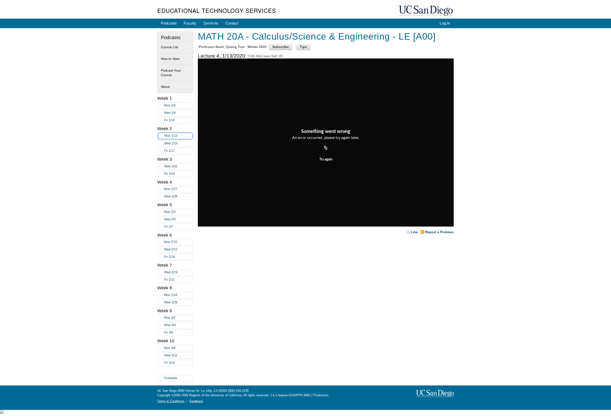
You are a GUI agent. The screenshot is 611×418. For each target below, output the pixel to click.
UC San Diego (426, 11)
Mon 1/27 (170, 189)
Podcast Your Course (171, 73)
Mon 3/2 (169, 317)
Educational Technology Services (216, 10)
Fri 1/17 (169, 151)
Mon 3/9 (169, 348)
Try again (325, 159)
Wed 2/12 (170, 249)
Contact (231, 23)
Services (210, 23)
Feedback (196, 401)
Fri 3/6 (168, 332)
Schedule (170, 378)
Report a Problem (439, 232)
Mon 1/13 (170, 136)
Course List (169, 47)
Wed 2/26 (170, 302)
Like (414, 232)
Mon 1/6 (169, 105)
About (165, 87)
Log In (445, 23)
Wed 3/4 (170, 325)
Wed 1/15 (170, 143)
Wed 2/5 (170, 219)
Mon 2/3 (169, 212)
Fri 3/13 (169, 363)
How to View (170, 59)
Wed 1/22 (170, 166)
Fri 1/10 (169, 120)
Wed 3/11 (170, 355)
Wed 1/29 (170, 196)
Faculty (190, 23)
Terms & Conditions (170, 401)
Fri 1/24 (169, 173)
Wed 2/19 (170, 272)
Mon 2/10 (170, 242)
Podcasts (169, 23)
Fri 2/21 (169, 279)
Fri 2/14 (169, 257)
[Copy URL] (326, 148)
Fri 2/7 (168, 226)
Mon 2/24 (170, 295)
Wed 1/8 (170, 113)
